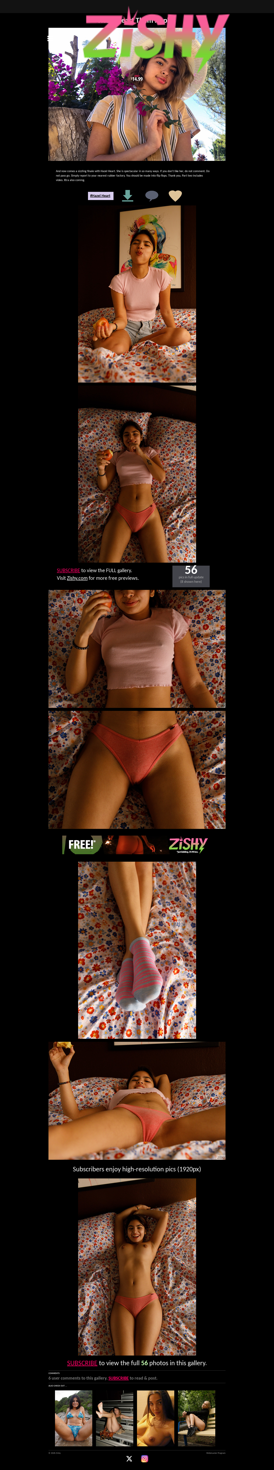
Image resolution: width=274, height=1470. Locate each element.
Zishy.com (77, 578)
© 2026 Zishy (54, 1453)
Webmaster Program (216, 1453)
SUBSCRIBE (68, 570)
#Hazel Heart (100, 196)
